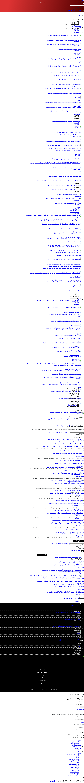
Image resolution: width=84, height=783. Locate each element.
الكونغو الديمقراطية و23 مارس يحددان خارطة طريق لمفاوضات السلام (64, 523)
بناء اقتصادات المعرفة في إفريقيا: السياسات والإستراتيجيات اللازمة (66, 273)
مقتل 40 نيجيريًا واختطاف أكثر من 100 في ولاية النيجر (69, 483)
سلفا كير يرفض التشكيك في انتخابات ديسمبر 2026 (70, 453)
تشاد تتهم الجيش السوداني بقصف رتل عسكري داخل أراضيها (67, 443)
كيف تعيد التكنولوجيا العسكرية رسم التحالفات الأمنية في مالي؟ (67, 293)
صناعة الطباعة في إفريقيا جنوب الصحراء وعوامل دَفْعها (69, 564)
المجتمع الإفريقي (74, 668)
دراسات (79, 342)
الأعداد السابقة (75, 22)
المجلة (79, 15)
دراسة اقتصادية (74, 496)
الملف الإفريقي (74, 391)
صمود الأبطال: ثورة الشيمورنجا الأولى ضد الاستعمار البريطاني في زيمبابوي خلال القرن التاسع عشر (56, 575)
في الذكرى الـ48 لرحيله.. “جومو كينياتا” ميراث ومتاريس (69, 79)
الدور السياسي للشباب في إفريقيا (74, 290)
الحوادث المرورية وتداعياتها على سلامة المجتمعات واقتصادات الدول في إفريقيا (64, 57)
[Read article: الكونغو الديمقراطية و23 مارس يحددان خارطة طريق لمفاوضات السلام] (42, 520)
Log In (82, 722)
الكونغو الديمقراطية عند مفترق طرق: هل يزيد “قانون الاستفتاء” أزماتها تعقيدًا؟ (64, 307)
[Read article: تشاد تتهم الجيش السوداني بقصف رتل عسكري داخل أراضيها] (42, 441)
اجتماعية (76, 45)
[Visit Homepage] (79, 1)
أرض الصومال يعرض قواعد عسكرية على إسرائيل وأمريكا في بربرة (65, 513)
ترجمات (79, 299)
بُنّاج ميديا (30, 689)
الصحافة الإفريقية (74, 393)
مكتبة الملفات (77, 614)
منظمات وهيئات (74, 694)
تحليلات (79, 37)
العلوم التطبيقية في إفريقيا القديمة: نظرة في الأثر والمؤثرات (68, 255)
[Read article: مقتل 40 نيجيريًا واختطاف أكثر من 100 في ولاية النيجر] (42, 480)
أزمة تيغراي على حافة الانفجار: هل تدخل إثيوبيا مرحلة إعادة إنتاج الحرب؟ (65, 412)
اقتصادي (76, 124)
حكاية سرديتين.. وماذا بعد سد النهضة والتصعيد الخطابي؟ (69, 224)
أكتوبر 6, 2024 (81, 567)
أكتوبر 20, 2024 (80, 578)
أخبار (80, 626)
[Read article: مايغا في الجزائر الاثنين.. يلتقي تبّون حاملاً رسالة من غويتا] (42, 470)
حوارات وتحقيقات (74, 677)
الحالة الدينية (75, 655)
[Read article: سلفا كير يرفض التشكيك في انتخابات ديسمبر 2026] (42, 450)
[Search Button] (69, 416)
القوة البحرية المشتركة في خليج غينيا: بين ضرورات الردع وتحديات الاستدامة (65, 266)
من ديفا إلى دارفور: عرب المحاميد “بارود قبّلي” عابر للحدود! (68, 252)
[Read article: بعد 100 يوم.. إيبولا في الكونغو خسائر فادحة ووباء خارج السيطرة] (42, 490)
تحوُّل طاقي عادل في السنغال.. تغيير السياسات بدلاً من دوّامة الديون (66, 626)
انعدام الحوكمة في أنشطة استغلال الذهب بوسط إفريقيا (69, 639)
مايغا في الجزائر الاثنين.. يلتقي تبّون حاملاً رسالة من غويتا (68, 473)
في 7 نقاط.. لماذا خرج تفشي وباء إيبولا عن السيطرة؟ (70, 571)
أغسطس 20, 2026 (80, 572)
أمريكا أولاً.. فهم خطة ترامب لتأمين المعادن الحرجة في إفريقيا (68, 335)
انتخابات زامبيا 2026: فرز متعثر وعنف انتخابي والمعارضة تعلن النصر (66, 134)
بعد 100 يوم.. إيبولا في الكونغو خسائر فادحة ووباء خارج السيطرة (66, 493)
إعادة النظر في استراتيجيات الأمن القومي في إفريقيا (70, 237)
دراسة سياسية (75, 359)
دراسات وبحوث (77, 650)
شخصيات (76, 681)
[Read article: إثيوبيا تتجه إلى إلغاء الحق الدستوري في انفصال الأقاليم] (42, 530)
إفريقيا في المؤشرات (73, 651)
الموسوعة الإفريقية (76, 26)
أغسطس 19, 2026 (80, 594)
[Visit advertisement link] (76, 10)
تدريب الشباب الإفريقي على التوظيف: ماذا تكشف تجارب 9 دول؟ (67, 557)
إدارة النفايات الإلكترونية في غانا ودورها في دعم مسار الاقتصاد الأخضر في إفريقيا (64, 467)
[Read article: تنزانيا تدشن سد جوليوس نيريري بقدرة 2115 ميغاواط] (42, 460)
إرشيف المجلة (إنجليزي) (72, 28)
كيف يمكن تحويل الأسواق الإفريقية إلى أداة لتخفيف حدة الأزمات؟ (67, 612)
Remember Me (79, 704)
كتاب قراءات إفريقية (73, 406)
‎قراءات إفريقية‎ (78, 601)
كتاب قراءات (78, 644)
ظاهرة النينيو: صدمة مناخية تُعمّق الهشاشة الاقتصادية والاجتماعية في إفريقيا (65, 110)
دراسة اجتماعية (74, 350)
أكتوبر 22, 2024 (80, 583)
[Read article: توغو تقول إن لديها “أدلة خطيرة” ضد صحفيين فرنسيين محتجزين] (42, 500)
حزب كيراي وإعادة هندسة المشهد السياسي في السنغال (69, 194)
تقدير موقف (78, 196)
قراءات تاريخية (75, 686)
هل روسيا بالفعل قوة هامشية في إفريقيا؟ (72, 529)
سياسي (77, 126)
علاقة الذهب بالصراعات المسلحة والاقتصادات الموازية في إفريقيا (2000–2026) (64, 439)
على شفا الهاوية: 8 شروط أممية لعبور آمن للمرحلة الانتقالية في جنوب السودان (64, 40)
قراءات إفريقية (41, 689)
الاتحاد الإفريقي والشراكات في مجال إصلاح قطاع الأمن (69, 586)
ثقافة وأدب (76, 672)
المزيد (79, 387)
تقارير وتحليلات (77, 633)
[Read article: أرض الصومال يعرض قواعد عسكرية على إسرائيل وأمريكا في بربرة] (42, 510)
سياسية (77, 54)
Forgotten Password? (79, 709)
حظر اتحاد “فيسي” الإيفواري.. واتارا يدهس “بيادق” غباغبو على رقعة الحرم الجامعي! (60, 581)
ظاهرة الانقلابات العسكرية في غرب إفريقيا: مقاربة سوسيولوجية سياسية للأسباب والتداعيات (61, 384)
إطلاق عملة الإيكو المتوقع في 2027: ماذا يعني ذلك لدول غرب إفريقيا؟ (66, 543)
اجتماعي (76, 204)
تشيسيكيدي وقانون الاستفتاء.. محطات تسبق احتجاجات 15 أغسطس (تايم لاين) (64, 93)
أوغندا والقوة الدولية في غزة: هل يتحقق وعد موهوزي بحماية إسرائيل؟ (66, 280)
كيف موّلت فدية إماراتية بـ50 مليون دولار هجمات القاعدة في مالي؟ (66, 121)
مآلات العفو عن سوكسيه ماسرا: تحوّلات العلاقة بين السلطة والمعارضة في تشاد (64, 238)
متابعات (77, 690)
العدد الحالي (75, 19)
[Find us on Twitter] (83, 4)
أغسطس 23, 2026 (80, 446)
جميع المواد (75, 41)
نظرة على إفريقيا (77, 652)
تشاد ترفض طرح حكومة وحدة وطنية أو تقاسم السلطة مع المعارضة (65, 592)
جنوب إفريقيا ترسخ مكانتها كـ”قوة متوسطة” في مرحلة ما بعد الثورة (66, 584)
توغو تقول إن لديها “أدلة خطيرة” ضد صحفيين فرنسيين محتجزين (66, 503)
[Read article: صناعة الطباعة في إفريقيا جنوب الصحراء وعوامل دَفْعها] (42, 562)
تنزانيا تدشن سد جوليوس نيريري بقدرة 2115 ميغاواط (69, 463)
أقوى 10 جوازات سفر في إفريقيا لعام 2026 (72, 598)
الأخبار (77, 756)
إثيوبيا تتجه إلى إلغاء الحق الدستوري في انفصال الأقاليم (68, 532)
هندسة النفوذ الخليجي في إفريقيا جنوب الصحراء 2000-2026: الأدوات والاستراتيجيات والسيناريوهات (60, 370)
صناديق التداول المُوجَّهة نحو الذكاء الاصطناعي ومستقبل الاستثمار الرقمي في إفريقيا (63, 102)
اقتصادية (76, 50)
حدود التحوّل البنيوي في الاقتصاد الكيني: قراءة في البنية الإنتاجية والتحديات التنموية (63, 107)
